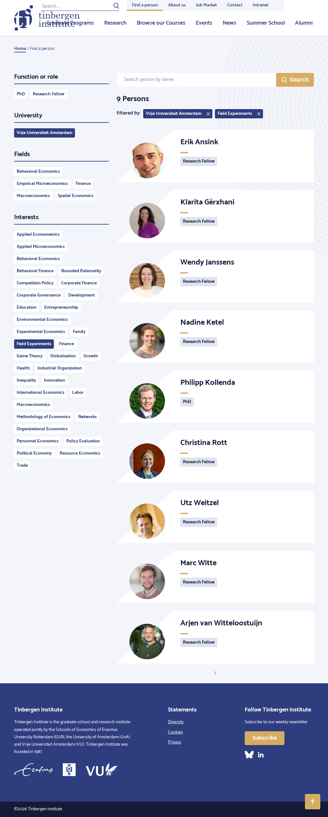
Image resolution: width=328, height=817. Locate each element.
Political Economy (34, 453)
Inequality (26, 380)
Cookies (175, 732)
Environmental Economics (42, 319)
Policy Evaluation (83, 441)
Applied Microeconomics (41, 246)
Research (115, 23)
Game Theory (30, 356)
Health (23, 368)
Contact (234, 5)
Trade (22, 465)
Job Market (206, 5)
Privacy (174, 742)
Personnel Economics (38, 441)
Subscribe (264, 738)
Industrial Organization (59, 368)
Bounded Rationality (81, 271)
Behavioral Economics (38, 171)
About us (177, 5)
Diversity (176, 722)
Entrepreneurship (61, 307)
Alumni (304, 23)
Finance (83, 183)
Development (81, 295)
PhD (21, 94)
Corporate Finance (79, 283)
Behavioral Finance (35, 271)
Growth (91, 356)
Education (27, 307)
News (229, 23)
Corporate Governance (39, 295)
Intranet (260, 5)
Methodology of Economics (43, 417)
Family (79, 332)
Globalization (63, 356)
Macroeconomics (33, 196)
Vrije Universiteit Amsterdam (44, 133)
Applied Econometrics (38, 234)
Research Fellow (48, 94)
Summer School (266, 23)
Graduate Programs (70, 23)
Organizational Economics (42, 429)
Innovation (54, 380)
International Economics (40, 392)
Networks (87, 417)
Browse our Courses (161, 23)
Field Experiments (34, 344)
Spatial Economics (75, 196)
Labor (78, 392)
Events (204, 23)
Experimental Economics (41, 332)
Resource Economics (80, 453)
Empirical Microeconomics (42, 183)
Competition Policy (35, 283)
